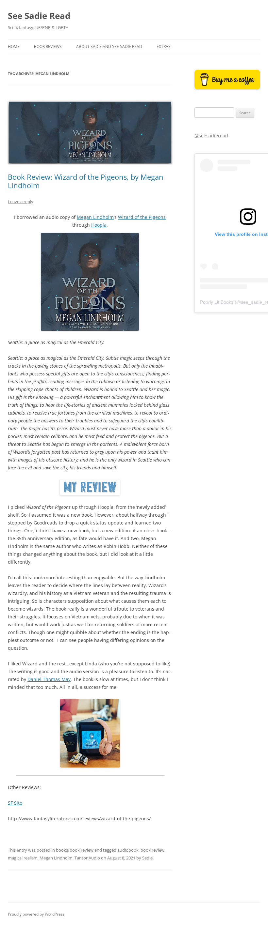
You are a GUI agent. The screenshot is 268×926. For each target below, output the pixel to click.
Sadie (147, 858)
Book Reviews (48, 46)
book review (152, 850)
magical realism (23, 858)
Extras (164, 46)
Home (14, 46)
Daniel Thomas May (49, 679)
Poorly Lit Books (216, 302)
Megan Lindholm (95, 217)
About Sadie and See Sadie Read (109, 46)
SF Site (15, 803)
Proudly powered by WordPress (36, 914)
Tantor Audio (87, 858)
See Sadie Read (39, 16)
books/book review (74, 850)
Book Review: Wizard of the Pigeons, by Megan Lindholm (85, 181)
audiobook (128, 850)
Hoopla (99, 225)
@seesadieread (211, 135)
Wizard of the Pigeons (142, 217)
